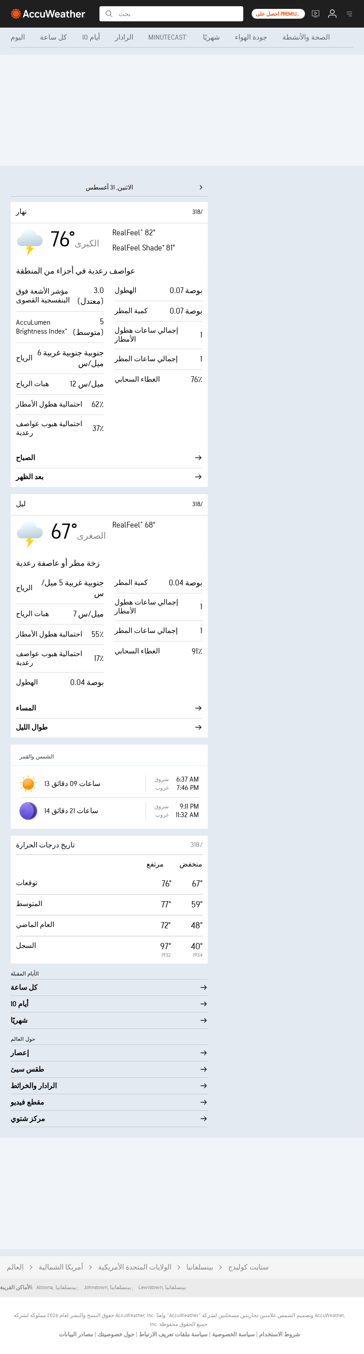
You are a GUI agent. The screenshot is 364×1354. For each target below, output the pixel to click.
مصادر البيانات (76, 1334)
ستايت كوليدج (248, 1267)
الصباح (25, 458)
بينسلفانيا (199, 1267)
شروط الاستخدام (279, 1334)
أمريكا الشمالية (61, 1267)
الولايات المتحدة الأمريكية (134, 1267)
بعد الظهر (30, 477)
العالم (15, 1267)
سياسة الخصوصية (233, 1334)
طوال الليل (32, 727)
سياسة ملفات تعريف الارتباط (173, 1334)
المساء (26, 708)
